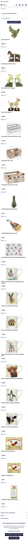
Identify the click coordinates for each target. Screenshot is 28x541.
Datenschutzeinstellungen (14, 531)
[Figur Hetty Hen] (14, 32)
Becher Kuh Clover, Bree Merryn (9, 427)
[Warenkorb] (26, 5)
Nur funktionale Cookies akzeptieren (14, 534)
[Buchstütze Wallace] (14, 104)
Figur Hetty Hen (5, 39)
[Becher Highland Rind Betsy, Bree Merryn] (14, 371)
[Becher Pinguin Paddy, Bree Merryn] (14, 395)
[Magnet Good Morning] (14, 467)
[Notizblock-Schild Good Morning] (14, 492)
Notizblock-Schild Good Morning (9, 499)
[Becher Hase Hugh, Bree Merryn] (14, 298)
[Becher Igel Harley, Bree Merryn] (14, 322)
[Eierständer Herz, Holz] (14, 153)
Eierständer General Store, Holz (9, 185)
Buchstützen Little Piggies (8, 88)
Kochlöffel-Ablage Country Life (9, 233)
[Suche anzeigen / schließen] (16, 5)
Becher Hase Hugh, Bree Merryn (9, 306)
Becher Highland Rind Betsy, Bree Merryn (12, 378)
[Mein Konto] (22, 5)
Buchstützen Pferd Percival (8, 64)
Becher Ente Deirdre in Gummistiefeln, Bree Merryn (12, 282)
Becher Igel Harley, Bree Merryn (9, 330)
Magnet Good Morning (7, 475)
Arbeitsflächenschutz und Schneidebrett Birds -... (13, 258)
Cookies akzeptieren (14, 538)
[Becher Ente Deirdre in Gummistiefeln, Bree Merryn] (14, 274)
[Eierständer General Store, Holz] (14, 177)
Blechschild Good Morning (8, 451)
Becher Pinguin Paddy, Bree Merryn (10, 402)
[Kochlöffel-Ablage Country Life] (14, 225)
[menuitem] (3, 5)
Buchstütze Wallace (6, 112)
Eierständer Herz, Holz (7, 160)
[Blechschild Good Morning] (14, 443)
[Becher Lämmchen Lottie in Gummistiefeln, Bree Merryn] (14, 346)
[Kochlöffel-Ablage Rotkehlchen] (14, 201)
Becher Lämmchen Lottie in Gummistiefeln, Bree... (12, 355)
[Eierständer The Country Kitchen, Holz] (14, 128)
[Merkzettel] (19, 5)
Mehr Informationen (14, 528)
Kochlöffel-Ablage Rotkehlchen (9, 209)
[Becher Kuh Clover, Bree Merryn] (14, 419)
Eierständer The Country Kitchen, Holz (11, 136)
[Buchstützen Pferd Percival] (14, 56)
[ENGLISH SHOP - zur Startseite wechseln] (4, 2)
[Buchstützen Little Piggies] (14, 80)
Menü (4, 5)
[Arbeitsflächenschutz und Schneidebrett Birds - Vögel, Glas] (14, 249)
